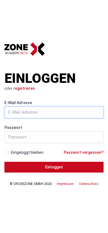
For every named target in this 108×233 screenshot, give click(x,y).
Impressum (65, 184)
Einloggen (54, 167)
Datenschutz (89, 184)
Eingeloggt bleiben (27, 152)
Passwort (13, 127)
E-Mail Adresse (18, 102)
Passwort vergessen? (84, 152)
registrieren (24, 88)
